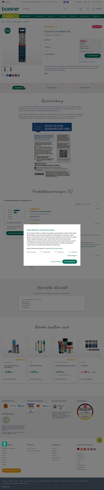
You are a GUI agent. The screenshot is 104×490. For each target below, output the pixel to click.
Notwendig (33, 252)
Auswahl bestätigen (56, 261)
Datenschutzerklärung (56, 248)
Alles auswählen (69, 261)
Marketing (74, 252)
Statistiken (61, 252)
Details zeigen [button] (72, 255)
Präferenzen (47, 252)
